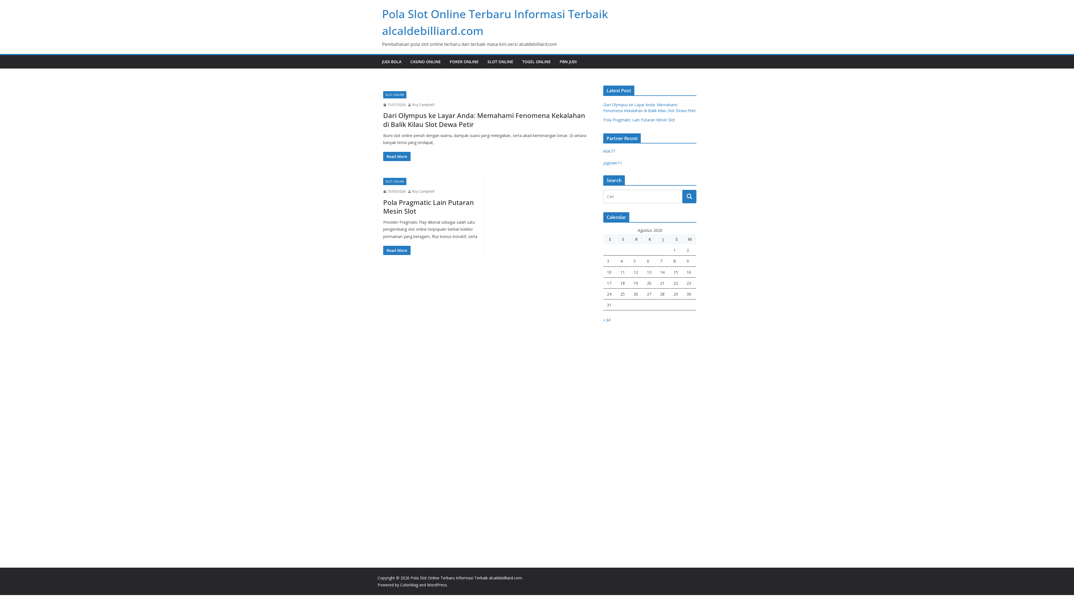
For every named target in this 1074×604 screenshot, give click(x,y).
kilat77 (609, 151)
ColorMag (409, 585)
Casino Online (425, 61)
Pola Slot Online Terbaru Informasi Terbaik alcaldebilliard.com (466, 578)
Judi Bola (391, 61)
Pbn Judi (568, 61)
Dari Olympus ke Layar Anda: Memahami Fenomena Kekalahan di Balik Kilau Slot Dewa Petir (484, 120)
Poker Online (464, 61)
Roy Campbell (423, 104)
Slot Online (500, 61)
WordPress (437, 585)
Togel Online (536, 61)
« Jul (607, 319)
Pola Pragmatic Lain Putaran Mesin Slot (428, 207)
